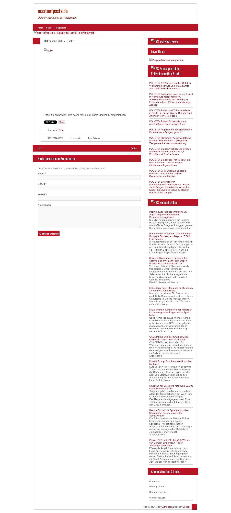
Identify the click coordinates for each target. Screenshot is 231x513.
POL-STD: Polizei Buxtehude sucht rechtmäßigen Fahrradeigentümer (168, 122)
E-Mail (41, 184)
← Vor (39, 148)
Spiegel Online (169, 202)
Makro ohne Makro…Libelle (59, 41)
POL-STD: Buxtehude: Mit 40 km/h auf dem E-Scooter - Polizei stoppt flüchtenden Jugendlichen (169, 162)
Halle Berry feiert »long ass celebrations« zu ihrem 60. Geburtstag (171, 289)
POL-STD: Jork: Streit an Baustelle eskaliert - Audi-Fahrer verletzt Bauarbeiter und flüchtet (167, 173)
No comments (76, 138)
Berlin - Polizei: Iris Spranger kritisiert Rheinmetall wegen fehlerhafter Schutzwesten (169, 413)
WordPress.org (157, 497)
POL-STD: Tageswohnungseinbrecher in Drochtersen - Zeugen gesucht (170, 131)
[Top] (194, 507)
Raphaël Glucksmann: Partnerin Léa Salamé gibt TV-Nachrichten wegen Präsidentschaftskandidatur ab (168, 261)
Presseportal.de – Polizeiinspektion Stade (166, 71)
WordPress (167, 507)
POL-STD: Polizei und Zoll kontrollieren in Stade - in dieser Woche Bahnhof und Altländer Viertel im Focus (170, 113)
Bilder (61, 130)
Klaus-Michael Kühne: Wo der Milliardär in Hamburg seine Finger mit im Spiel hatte (170, 312)
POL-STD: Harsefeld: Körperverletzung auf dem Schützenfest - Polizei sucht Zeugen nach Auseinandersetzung (170, 141)
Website (42, 194)
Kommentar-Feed (158, 492)
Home (40, 27)
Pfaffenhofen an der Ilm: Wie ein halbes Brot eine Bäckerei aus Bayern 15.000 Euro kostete (170, 236)
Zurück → (135, 148)
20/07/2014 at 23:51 (55, 138)
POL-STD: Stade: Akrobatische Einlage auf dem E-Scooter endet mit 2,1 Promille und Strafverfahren (170, 151)
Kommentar (44, 205)
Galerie (49, 27)
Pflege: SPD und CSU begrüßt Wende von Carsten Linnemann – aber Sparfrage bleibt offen (169, 443)
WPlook (186, 507)
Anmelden (154, 481)
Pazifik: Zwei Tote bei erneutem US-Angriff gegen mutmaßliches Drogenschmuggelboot (168, 214)
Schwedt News (169, 41)
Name (41, 173)
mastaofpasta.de (53, 11)
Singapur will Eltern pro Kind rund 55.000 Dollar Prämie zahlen (171, 387)
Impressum (61, 27)
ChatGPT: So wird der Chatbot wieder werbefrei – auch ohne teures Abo (169, 338)
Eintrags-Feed (157, 486)
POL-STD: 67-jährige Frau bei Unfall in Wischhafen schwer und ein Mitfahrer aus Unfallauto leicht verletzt (170, 86)
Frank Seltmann (94, 138)
